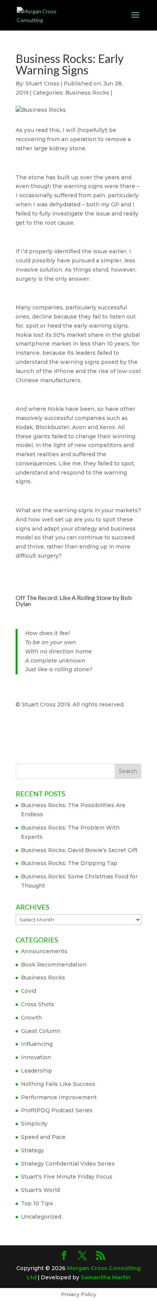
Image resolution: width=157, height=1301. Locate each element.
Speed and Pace (43, 1137)
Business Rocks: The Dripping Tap (69, 863)
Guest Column (40, 1031)
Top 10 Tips (37, 1203)
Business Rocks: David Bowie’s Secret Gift (79, 850)
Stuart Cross (42, 83)
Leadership (36, 1070)
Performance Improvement (59, 1097)
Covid (28, 990)
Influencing (37, 1043)
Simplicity (34, 1123)
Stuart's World (40, 1190)
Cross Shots (37, 1004)
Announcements (44, 951)
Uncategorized (41, 1216)
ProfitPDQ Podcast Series (57, 1110)
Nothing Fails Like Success (58, 1084)
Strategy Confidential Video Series (68, 1163)
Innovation (36, 1057)
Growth (31, 1017)
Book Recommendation (54, 964)
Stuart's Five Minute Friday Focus (66, 1176)
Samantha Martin (106, 1277)
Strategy (32, 1150)
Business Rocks (87, 92)
